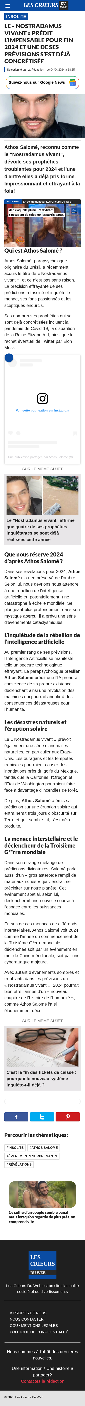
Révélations (20, 1164)
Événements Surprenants (32, 1156)
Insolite (16, 16)
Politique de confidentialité (39, 1332)
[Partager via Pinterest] (68, 1116)
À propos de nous (28, 1313)
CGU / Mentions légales (34, 1326)
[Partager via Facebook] (16, 1116)
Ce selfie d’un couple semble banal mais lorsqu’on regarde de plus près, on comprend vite (42, 1217)
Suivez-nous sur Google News (37, 82)
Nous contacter (27, 1319)
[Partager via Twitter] (42, 1116)
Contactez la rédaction (42, 1381)
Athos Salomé (44, 1147)
